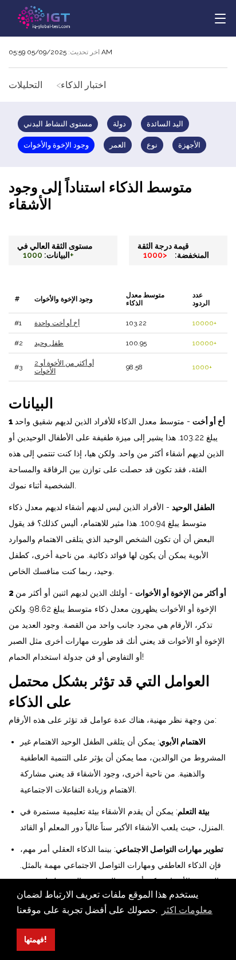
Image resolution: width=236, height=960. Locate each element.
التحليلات (25, 84)
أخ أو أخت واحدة (57, 323)
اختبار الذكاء (83, 84)
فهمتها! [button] (35, 939)
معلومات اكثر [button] (187, 910)
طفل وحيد (49, 343)
